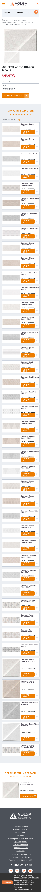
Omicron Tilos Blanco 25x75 (27, 184)
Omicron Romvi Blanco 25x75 (27, 630)
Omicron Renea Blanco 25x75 (27, 482)
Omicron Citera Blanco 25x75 (27, 244)
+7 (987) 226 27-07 (20, 865)
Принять (7, 882)
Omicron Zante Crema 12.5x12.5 (27, 682)
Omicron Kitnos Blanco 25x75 (27, 303)
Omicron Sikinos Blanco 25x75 (28, 422)
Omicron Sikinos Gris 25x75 (30, 452)
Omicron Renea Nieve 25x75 (27, 526)
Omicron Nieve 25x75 (29, 169)
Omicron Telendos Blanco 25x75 (28, 541)
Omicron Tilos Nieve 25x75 (29, 229)
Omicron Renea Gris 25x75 (29, 511)
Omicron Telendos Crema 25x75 (28, 556)
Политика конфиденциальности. (23, 888)
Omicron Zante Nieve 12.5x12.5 (30, 725)
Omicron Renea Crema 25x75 (27, 497)
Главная (5, 20)
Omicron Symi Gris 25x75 (29, 392)
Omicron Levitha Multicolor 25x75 (28, 601)
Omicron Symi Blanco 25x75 (27, 363)
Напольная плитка (20, 829)
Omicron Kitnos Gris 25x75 (29, 333)
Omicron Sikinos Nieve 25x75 (28, 467)
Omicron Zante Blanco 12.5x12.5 (14, 24)
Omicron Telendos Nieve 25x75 (28, 586)
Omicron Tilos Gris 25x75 (29, 214)
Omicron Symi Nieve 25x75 (29, 407)
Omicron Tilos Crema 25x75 (30, 199)
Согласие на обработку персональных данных (24, 883)
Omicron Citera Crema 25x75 (27, 259)
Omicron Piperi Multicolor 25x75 (27, 616)
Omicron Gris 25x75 (29, 154)
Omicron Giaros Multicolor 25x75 (27, 746)
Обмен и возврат (20, 845)
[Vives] (8, 76)
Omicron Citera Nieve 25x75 (30, 288)
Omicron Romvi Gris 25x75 (29, 645)
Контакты (20, 851)
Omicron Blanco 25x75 (27, 125)
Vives (19, 81)
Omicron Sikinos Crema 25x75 (28, 437)
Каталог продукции (18, 20)
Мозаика (20, 836)
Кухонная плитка (20, 832)
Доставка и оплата (20, 848)
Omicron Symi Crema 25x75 (30, 378)
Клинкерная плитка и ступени (20, 839)
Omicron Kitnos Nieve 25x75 (27, 348)
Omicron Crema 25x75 (27, 139)
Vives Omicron (24, 22)
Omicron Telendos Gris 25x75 (28, 571)
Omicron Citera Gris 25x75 (29, 273)
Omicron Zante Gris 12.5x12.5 (29, 703)
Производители (20, 842)
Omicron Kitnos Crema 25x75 (27, 318)
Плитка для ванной (9, 22)
